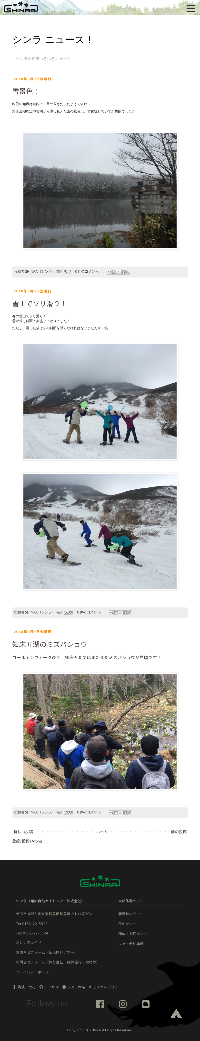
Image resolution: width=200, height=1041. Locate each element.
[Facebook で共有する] (123, 272)
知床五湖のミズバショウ (49, 644)
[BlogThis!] (113, 272)
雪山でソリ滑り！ (39, 303)
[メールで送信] (109, 272)
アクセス (51, 987)
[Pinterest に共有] (127, 272)
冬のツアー (127, 924)
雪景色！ (26, 91)
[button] (21, 7)
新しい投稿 (23, 831)
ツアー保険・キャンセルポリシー (94, 987)
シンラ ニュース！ (53, 39)
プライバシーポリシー (34, 972)
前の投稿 (179, 831)
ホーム (102, 831)
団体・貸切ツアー (132, 934)
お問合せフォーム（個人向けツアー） (47, 952)
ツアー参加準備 (131, 944)
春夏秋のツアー (131, 914)
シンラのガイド (28, 942)
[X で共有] (118, 272)
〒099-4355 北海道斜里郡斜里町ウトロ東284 (54, 914)
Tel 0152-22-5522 (32, 924)
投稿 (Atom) (32, 841)
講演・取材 (26, 987)
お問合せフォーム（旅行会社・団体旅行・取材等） (58, 962)
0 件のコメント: (87, 271)
